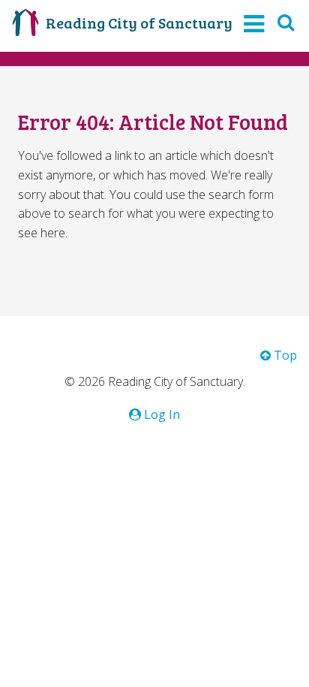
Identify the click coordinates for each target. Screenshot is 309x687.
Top (284, 355)
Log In (160, 414)
